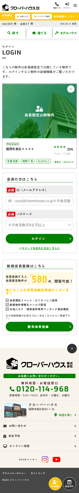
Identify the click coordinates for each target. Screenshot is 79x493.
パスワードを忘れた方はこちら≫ (39, 248)
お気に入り (24, 16)
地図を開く (66, 415)
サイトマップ (38, 473)
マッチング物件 (43, 16)
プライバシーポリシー (14, 473)
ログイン (38, 238)
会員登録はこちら (64, 16)
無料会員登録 (38, 326)
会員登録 (55, 486)
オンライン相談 (19, 446)
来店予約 (69, 486)
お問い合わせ (17, 425)
